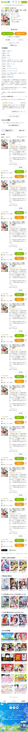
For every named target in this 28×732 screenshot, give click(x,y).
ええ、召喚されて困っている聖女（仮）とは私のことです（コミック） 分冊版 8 (17, 428)
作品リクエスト (7, 713)
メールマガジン (21, 713)
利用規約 (12, 715)
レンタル (13, 64)
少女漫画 (18, 16)
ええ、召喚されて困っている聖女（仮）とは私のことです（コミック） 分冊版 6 (17, 346)
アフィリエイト (7, 715)
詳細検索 (23, 701)
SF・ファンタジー (16, 60)
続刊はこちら (13, 45)
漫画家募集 (7, 719)
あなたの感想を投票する (13, 125)
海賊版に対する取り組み (14, 719)
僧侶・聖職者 (19, 61)
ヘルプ (13, 710)
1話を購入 (20, 33)
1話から (3, 137)
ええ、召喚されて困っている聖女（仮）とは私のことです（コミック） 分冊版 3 (17, 223)
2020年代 (9, 66)
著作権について (17, 717)
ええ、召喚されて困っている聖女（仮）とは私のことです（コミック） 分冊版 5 (17, 305)
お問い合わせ (20, 710)
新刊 (5, 701)
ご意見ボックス (14, 713)
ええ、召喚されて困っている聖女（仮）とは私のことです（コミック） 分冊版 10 (17, 510)
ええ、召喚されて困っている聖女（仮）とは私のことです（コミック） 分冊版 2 (17, 182)
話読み (8, 64)
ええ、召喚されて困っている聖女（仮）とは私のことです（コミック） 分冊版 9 (17, 469)
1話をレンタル (7, 33)
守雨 (17, 14)
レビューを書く (16, 21)
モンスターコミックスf (12, 68)
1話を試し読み (14, 29)
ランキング (14, 701)
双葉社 (8, 55)
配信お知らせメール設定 (14, 42)
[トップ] (4, 2)
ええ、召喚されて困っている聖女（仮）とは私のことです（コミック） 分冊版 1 (17, 141)
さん (12, 103)
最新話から (8, 137)
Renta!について (8, 710)
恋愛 (22, 60)
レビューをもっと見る (13, 116)
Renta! (2, 553)
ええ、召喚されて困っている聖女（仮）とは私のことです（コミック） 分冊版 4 (17, 264)
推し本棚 (8, 39)
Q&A (16, 710)
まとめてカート (22, 137)
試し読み (20, 167)
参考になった (16, 111)
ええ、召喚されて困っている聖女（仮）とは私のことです (16, 73)
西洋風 (14, 61)
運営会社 (21, 719)
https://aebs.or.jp (9, 730)
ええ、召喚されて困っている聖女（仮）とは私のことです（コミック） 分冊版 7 (17, 387)
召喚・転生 (9, 61)
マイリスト (21, 39)
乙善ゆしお (13, 14)
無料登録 (25, 2)
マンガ (8, 57)
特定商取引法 (10, 717)
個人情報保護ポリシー (20, 715)
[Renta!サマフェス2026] (8, 2)
